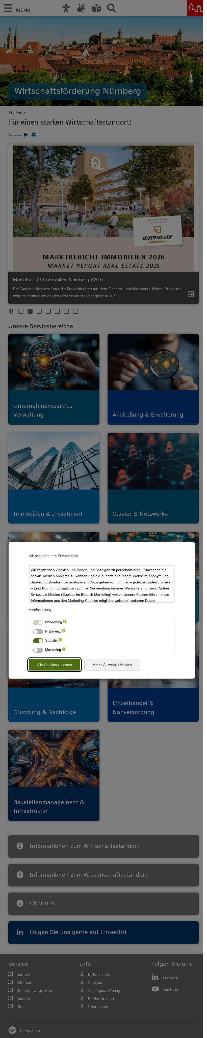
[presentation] (64, 622)
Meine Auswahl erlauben (112, 665)
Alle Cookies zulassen (54, 665)
